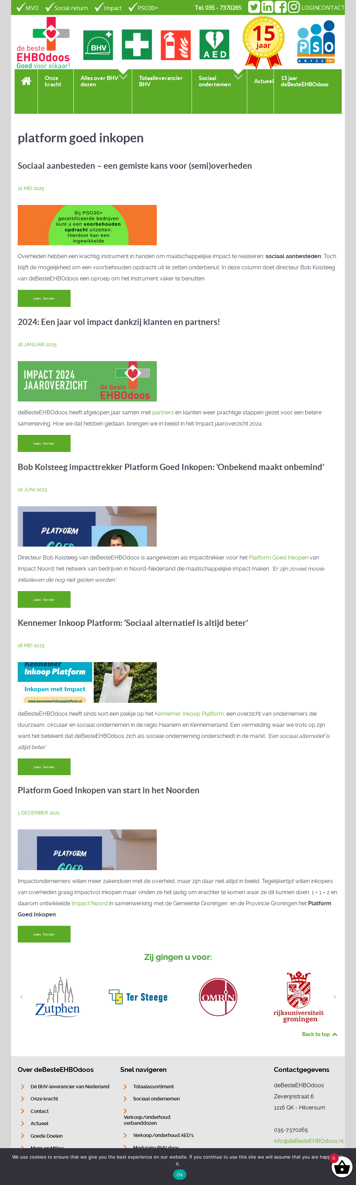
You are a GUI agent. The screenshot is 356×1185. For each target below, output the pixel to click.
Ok (180, 1174)
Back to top (316, 1034)
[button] (21, 997)
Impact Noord (90, 903)
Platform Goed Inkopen (278, 557)
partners (163, 412)
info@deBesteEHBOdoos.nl (308, 1141)
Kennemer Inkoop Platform (189, 713)
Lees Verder (44, 298)
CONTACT (331, 7)
